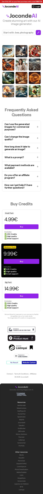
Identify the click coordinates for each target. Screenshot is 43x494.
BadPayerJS (22, 411)
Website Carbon (29, 362)
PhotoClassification (21, 469)
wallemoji (21, 440)
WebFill (21, 420)
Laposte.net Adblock (21, 484)
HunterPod (21, 414)
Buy (21, 227)
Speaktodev (21, 417)
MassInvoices (21, 408)
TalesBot (21, 425)
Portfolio (21, 446)
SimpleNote (21, 478)
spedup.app (21, 405)
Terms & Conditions (21, 374)
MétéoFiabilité (21, 472)
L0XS (21, 475)
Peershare (21, 461)
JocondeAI (21, 422)
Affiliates (33, 374)
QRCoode (21, 431)
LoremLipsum (21, 466)
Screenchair (21, 443)
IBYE (21, 487)
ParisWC (21, 458)
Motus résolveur (21, 434)
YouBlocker (21, 428)
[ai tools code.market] (21, 356)
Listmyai (21, 490)
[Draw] (38, 32)
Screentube (22, 481)
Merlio (21, 455)
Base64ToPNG (22, 464)
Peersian (21, 437)
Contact (10, 374)
